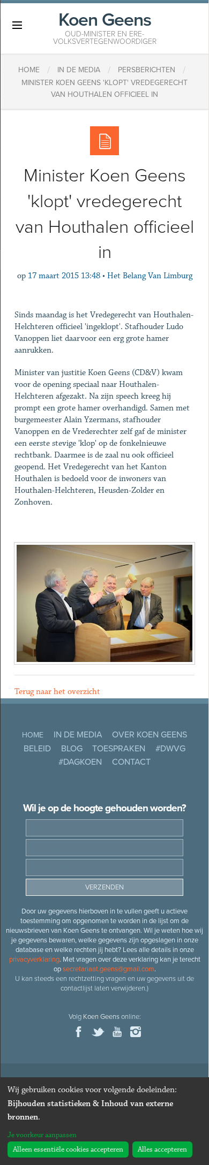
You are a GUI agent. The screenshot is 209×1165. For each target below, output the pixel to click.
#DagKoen (80, 762)
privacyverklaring (34, 959)
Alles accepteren (162, 1149)
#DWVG (170, 748)
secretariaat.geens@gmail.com (108, 969)
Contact (131, 762)
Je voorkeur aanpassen (42, 1135)
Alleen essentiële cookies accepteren (68, 1149)
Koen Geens (104, 27)
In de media (78, 734)
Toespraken (118, 748)
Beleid (37, 748)
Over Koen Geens (149, 734)
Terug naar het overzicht (57, 692)
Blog (72, 748)
